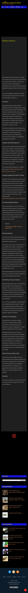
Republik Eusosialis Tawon (14, 582)
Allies (19, 576)
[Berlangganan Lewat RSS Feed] (17, 573)
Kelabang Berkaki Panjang (15, 513)
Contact (9, 576)
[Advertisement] (14, 23)
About (4, 576)
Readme (14, 576)
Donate (23, 576)
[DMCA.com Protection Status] (14, 587)
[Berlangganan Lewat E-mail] (13, 573)
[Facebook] (9, 573)
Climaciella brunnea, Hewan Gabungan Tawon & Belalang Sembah (15, 537)
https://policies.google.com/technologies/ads (14, 198)
